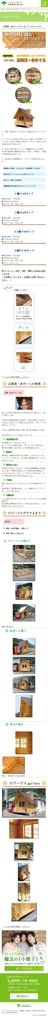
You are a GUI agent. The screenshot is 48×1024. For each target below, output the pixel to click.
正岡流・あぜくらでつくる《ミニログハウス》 (22, 26)
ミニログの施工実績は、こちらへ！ (17, 377)
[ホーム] (3, 9)
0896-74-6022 (24, 980)
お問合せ (24, 996)
